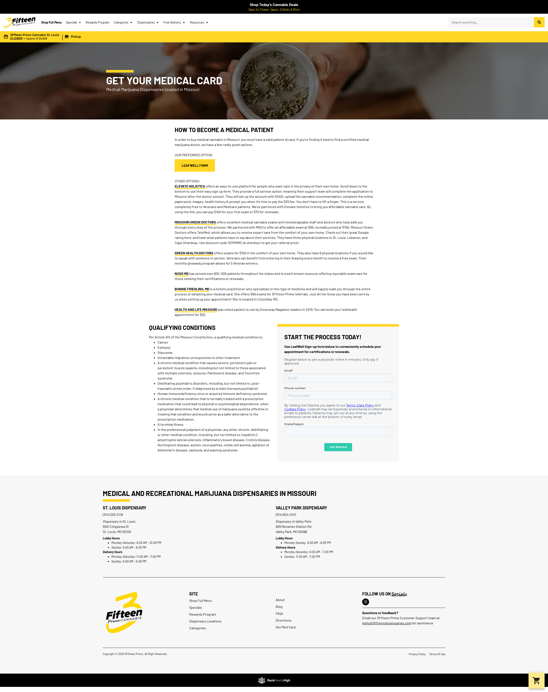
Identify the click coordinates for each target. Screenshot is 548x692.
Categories (121, 22)
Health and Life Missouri (196, 309)
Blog (279, 606)
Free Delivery (172, 22)
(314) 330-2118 (113, 514)
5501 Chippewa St (116, 526)
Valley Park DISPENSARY (301, 507)
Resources (197, 22)
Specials (71, 22)
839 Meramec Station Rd (293, 526)
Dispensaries (146, 22)
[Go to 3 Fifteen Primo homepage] (19, 22)
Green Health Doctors (194, 253)
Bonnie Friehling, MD (192, 289)
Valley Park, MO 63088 (291, 532)
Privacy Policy (417, 654)
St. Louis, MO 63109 (117, 532)
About (280, 600)
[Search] (539, 22)
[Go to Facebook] (365, 601)
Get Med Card (286, 627)
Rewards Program (97, 22)
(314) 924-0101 (286, 514)
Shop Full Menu (51, 22)
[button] (42, 36)
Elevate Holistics (190, 186)
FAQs (279, 613)
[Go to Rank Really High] (274, 680)
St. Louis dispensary (124, 507)
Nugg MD (182, 273)
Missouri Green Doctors (195, 222)
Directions (283, 620)
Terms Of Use (437, 654)
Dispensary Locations (205, 621)
